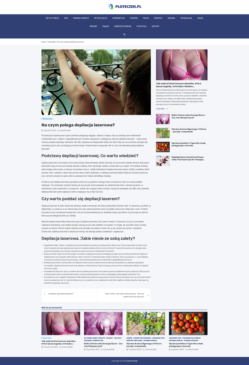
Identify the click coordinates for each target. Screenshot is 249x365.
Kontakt (156, 26)
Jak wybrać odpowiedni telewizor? (60, 294)
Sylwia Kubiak (65, 130)
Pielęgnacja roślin (191, 338)
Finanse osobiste (81, 18)
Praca (146, 18)
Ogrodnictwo (118, 18)
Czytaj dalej (160, 108)
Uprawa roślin (150, 340)
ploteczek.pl (132, 361)
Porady (109, 338)
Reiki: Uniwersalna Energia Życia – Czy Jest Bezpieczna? (189, 116)
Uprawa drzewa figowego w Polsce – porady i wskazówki (189, 130)
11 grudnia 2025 (135, 349)
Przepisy (158, 18)
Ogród (129, 338)
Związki (105, 26)
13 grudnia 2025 (93, 349)
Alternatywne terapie (94, 338)
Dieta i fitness (52, 18)
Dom (66, 18)
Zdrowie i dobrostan (93, 340)
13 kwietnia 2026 (51, 347)
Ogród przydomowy (142, 338)
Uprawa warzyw (191, 340)
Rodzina (171, 18)
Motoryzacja (100, 18)
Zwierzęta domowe (122, 26)
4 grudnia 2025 (177, 349)
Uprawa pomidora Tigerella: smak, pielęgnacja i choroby (189, 144)
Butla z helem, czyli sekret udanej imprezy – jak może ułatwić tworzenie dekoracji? (124, 295)
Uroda (200, 18)
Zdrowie (93, 26)
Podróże (134, 18)
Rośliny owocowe (134, 340)
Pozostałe (142, 26)
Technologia (186, 18)
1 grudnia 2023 (50, 130)
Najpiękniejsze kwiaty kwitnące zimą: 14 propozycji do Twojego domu (188, 159)
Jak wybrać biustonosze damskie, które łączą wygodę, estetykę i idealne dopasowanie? (178, 86)
